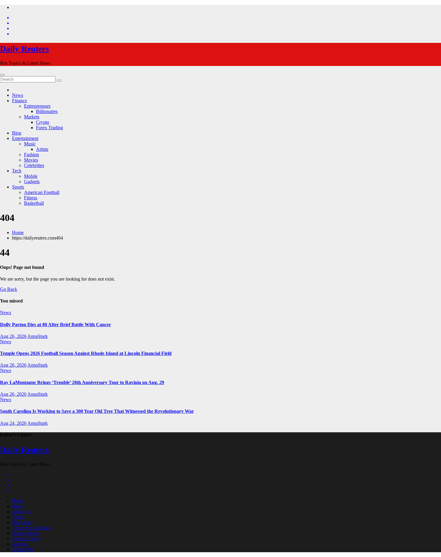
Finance (19, 100)
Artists (42, 149)
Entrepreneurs (37, 106)
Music (30, 143)
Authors (19, 544)
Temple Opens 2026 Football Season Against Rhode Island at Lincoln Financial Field (86, 353)
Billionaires (47, 111)
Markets (31, 116)
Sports (18, 186)
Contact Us (22, 549)
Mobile (31, 176)
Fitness (30, 197)
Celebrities (34, 165)
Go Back (8, 289)
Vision (18, 517)
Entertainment (25, 138)
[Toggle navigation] (2, 75)
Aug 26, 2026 (13, 336)
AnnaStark (37, 336)
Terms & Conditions (31, 527)
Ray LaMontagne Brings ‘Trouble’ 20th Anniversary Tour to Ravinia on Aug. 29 (82, 382)
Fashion (31, 154)
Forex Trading (49, 127)
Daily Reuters (24, 48)
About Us (21, 511)
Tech (16, 170)
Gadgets (32, 181)
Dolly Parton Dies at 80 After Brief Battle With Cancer (55, 324)
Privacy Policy (26, 533)
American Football (41, 192)
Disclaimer (22, 522)
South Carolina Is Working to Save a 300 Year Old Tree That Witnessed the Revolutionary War (97, 411)
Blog (16, 133)
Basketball (34, 203)
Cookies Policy (26, 538)
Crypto (42, 122)
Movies (31, 159)
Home (18, 232)
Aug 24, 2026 (13, 423)
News (17, 95)
